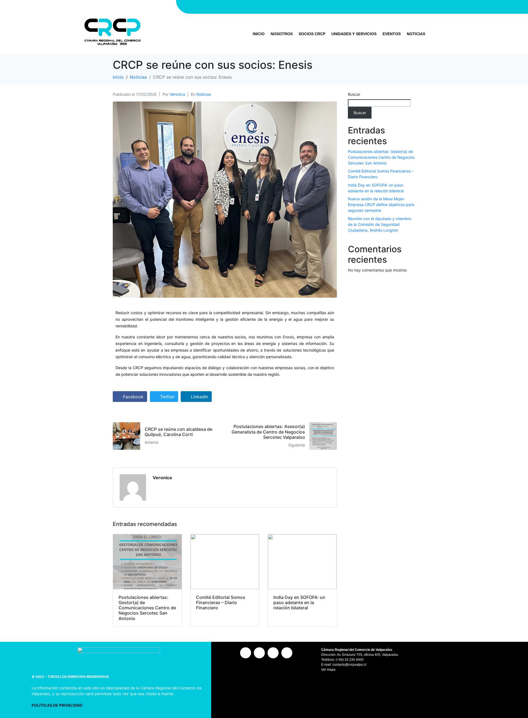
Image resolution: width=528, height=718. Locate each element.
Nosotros (282, 34)
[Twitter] (352, 7)
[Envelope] (371, 7)
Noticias (416, 34)
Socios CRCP (312, 34)
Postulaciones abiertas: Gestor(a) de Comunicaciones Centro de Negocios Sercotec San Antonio (381, 157)
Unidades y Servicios (353, 34)
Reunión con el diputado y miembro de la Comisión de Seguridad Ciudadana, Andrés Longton (379, 224)
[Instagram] (333, 7)
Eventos (392, 34)
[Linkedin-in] (362, 7)
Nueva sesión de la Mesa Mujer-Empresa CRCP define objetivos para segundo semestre (381, 204)
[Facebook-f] (342, 7)
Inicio (259, 34)
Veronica (177, 94)
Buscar (354, 94)
